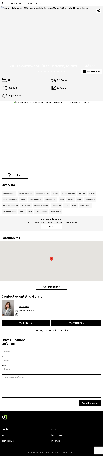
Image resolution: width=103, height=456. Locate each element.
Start (51, 226)
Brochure (56, 440)
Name (4, 348)
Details (5, 429)
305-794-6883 (24, 307)
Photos (55, 429)
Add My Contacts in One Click (51, 330)
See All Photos (93, 71)
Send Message (90, 403)
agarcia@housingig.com (27, 311)
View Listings (76, 322)
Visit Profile (25, 322)
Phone (4, 365)
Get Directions (51, 286)
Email (3, 357)
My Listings (57, 435)
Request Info (8, 440)
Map (4, 435)
